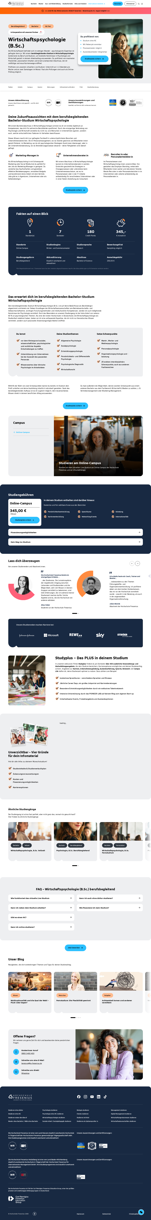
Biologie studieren (83, 1110)
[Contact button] (141, 1212)
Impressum (80, 1214)
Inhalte (20, 87)
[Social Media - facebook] (79, 1097)
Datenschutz (106, 1214)
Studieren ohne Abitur (15, 1110)
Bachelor (34, 3)
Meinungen (51, 87)
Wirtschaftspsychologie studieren (53, 1117)
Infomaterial (130, 4)
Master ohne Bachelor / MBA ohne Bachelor (23, 1121)
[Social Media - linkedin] (99, 1097)
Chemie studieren (83, 1114)
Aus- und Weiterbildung (53, 3)
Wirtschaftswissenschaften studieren (123, 1121)
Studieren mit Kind (83, 1117)
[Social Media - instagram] (85, 1097)
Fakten (10, 87)
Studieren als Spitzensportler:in (87, 1121)
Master (41, 3)
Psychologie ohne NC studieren (52, 1114)
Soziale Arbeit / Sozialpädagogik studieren (56, 1121)
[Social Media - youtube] (92, 1097)
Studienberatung (93, 87)
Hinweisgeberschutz (136, 1214)
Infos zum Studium (80, 3)
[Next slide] (137, 563)
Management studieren (119, 1110)
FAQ (81, 87)
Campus (30, 87)
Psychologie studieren (49, 1110)
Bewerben (117, 4)
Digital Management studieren (121, 1114)
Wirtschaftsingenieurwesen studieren (123, 1117)
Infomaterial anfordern (67, 87)
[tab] (74, 613)
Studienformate (68, 3)
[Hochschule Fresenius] (15, 4)
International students (95, 3)
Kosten (40, 87)
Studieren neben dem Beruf (17, 1117)
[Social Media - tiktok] (105, 1097)
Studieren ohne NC (14, 1114)
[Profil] (142, 4)
